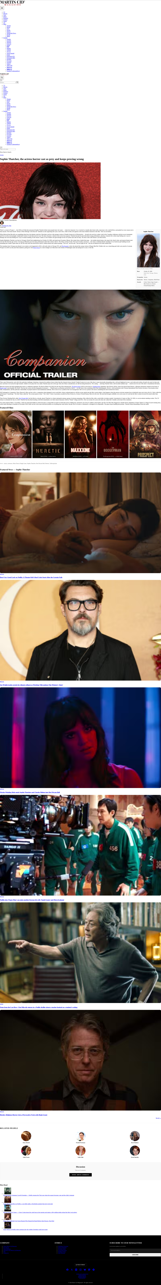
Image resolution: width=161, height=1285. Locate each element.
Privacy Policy (82, 1277)
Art (4, 22)
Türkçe (8, 64)
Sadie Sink (80, 1157)
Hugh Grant (3, 388)
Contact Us (6, 1253)
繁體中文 (9, 69)
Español (9, 41)
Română (9, 59)
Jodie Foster (26, 1157)
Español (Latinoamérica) (13, 71)
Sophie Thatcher (31, 463)
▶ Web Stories (80, 1264)
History (9, 31)
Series (1, 1004)
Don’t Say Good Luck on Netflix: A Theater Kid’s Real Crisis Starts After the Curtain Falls (31, 577)
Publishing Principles (63, 1246)
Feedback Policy (62, 1251)
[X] (72, 1270)
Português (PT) (11, 56)
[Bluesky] (85, 1270)
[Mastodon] (89, 1270)
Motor (8, 36)
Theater (9, 25)
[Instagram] (80, 1270)
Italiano (9, 48)
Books (8, 27)
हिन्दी (8, 47)
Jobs (4, 1251)
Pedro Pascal (36, 247)
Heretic (47, 463)
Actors (2, 155)
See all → (158, 1118)
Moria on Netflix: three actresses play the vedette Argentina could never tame (27, 1229)
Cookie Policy (82, 1276)
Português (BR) (11, 58)
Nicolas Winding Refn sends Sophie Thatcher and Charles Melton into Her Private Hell (30, 792)
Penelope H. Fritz (6, 225)
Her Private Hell (23, 398)
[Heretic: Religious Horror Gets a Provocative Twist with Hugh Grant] (80, 1110)
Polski (8, 55)
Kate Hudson (134, 1142)
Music (5, 16)
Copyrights (82, 1278)
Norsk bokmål (10, 53)
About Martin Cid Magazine (10, 1246)
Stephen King (96, 386)
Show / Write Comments (80, 1174)
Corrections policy (62, 1250)
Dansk (8, 45)
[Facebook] (67, 1270)
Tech (4, 15)
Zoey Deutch (26, 1142)
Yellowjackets (53, 463)
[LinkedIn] (76, 1270)
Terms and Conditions (82, 1274)
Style (8, 28)
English (5, 37)
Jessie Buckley (135, 1157)
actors (5, 463)
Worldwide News (11, 33)
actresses (10, 463)
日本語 (9, 50)
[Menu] (2, 8)
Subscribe (135, 1254)
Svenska (9, 62)
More (4, 24)
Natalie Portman (80, 1142)
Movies (5, 13)
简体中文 (9, 67)
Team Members (7, 1249)
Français (9, 44)
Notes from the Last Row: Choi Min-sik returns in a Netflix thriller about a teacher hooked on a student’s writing (38, 1007)
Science (5, 19)
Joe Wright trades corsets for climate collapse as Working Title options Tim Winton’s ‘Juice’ (31, 685)
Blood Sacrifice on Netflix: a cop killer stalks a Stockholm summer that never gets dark (30, 1204)
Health (8, 34)
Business (5, 18)
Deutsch (9, 42)
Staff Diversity (61, 1253)
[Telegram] (94, 1270)
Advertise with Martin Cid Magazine (12, 1250)
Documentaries (7, 1195)
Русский (9, 61)
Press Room (6, 1247)
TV (4, 12)
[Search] (2, 77)
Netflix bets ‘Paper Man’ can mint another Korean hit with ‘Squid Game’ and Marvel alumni (32, 900)
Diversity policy (62, 1249)
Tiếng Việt (9, 65)
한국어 (9, 51)
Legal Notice (82, 1275)
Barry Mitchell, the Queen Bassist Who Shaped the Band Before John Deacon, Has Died (30, 1221)
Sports (5, 21)
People (8, 30)
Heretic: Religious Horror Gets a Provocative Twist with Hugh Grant (23, 1115)
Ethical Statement (62, 1247)
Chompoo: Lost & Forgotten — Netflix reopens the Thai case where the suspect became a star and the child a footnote (43, 1195)
